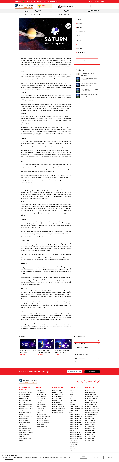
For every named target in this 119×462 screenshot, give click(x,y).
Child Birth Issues (24, 420)
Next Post (22, 337)
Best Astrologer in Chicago (76, 416)
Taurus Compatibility (58, 392)
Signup (102, 1)
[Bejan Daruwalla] (24, 6)
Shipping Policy (73, 444)
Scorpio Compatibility (58, 404)
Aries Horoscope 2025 (91, 392)
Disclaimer (72, 448)
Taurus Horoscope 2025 (92, 394)
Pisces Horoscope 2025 (91, 414)
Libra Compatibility (57, 402)
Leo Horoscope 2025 (91, 400)
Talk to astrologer (74, 372)
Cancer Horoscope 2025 (92, 398)
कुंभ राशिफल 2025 (90, 438)
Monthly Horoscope (41, 396)
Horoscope (80, 27)
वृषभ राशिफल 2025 (90, 420)
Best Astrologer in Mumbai (76, 432)
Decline (110, 457)
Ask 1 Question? (79, 340)
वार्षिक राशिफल (40, 410)
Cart (92, 1)
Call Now (92, 372)
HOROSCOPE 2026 (67, 11)
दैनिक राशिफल (40, 402)
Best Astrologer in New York (76, 406)
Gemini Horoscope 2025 (92, 396)
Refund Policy (73, 446)
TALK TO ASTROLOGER (26, 11)
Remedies (78, 351)
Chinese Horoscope (41, 414)
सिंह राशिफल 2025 (90, 426)
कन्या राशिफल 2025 (90, 428)
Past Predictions (73, 400)
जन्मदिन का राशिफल (41, 406)
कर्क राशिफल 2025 (90, 424)
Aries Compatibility (57, 390)
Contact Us (72, 404)
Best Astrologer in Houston (76, 424)
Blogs (26, 15)
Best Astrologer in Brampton (76, 414)
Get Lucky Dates (24, 402)
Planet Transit (34, 15)
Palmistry (39, 412)
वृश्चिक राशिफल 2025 (90, 432)
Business (79, 48)
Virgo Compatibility (57, 400)
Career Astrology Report (26, 394)
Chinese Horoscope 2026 (43, 422)
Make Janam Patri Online (26, 406)
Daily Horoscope (40, 390)
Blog (71, 402)
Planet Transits (81, 52)
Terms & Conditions (74, 442)
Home (20, 15)
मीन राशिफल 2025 (90, 440)
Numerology (39, 400)
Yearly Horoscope (41, 398)
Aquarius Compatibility (58, 410)
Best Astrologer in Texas (75, 418)
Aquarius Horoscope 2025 (92, 412)
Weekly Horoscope (41, 392)
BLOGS (77, 11)
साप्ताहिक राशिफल (41, 404)
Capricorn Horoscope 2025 (92, 410)
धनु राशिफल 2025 (90, 434)
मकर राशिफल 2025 (90, 436)
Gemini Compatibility (58, 394)
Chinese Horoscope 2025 (43, 420)
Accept (96, 457)
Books (71, 396)
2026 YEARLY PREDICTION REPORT (93, 11)
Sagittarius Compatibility (59, 406)
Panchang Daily (81, 61)
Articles (71, 392)
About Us (72, 390)
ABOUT (18, 11)
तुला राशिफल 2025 (90, 430)
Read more (22, 354)
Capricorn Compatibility (59, 408)
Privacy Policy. (9, 459)
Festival (79, 36)
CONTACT (83, 11)
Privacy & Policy (73, 440)
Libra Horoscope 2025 (91, 404)
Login (98, 1)
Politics (79, 44)
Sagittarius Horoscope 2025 (92, 408)
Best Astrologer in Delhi (75, 434)
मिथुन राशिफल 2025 (90, 422)
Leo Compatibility (57, 398)
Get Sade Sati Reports (25, 428)
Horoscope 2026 (40, 424)
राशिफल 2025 (89, 416)
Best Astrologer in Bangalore (76, 436)
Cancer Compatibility (58, 396)
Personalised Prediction (81, 347)
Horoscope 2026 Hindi (42, 426)
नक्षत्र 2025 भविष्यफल (41, 418)
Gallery (71, 398)
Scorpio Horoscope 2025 (92, 406)
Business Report (24, 426)
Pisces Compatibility (58, 412)
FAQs (71, 450)
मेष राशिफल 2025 (90, 418)
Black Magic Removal (25, 430)
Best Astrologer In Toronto (76, 426)
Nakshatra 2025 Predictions (43, 416)
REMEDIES (50, 11)
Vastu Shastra (81, 57)
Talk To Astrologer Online (26, 392)
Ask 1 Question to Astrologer (26, 432)
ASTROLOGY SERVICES (38, 11)
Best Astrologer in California (76, 408)
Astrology (79, 23)
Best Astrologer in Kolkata (76, 438)
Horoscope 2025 (90, 390)
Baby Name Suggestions (26, 404)
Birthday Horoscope (41, 394)
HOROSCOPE (58, 11)
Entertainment (81, 31)
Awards (71, 394)
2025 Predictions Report (81, 354)
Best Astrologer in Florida (75, 420)
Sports (79, 40)
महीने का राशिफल (40, 408)
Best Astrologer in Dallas (75, 422)
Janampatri (78, 362)
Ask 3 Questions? (80, 343)
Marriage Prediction (80, 358)
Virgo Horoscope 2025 (91, 402)
